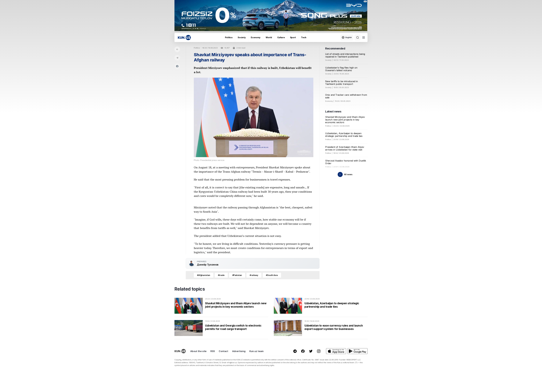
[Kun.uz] (184, 37)
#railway (254, 275)
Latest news (333, 111)
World (269, 37)
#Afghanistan (203, 275)
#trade (221, 275)
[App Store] (336, 351)
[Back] (177, 49)
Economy (255, 37)
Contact (223, 351)
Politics (229, 37)
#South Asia (272, 275)
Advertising (239, 351)
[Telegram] (177, 58)
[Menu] (363, 37)
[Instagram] (318, 351)
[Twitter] (310, 351)
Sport (293, 37)
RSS (212, 351)
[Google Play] (358, 351)
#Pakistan (237, 275)
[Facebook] (177, 66)
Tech (303, 37)
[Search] (357, 37)
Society (242, 37)
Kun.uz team (256, 351)
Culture (281, 37)
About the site (198, 351)
